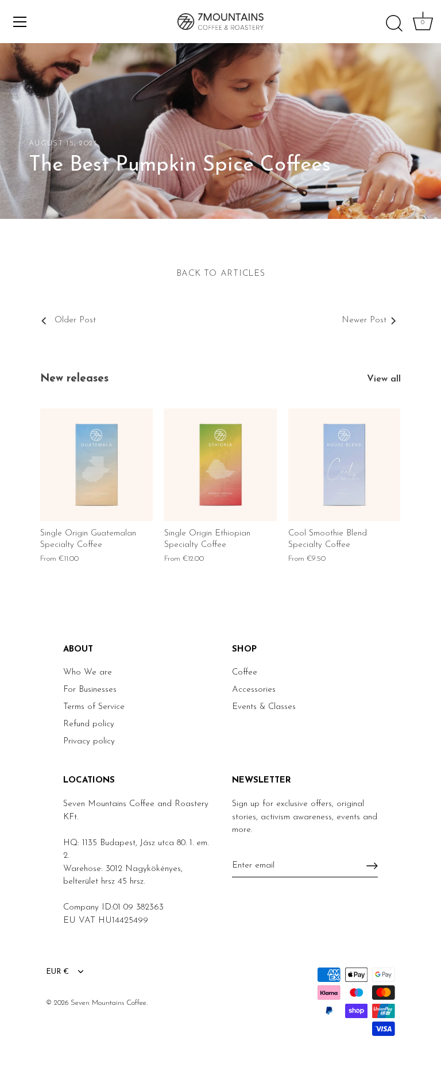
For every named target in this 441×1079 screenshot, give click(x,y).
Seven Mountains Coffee (108, 1003)
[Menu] (20, 21)
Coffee (244, 672)
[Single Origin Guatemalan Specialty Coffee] (96, 465)
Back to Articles (220, 273)
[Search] (394, 23)
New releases (74, 378)
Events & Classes (264, 707)
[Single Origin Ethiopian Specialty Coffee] (220, 465)
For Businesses (90, 689)
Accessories (254, 689)
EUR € (57, 972)
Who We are (87, 672)
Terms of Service (94, 707)
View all (384, 379)
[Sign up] (372, 866)
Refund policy (88, 724)
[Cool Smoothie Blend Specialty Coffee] (344, 465)
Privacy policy (89, 741)
